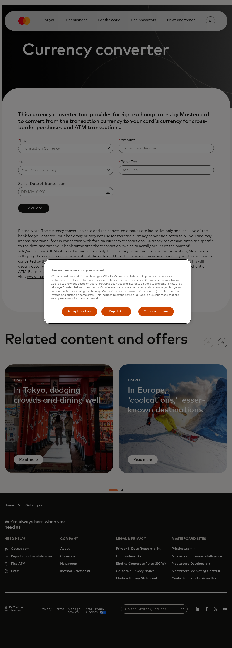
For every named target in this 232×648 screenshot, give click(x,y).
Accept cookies (79, 311)
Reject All (116, 311)
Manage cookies (156, 311)
